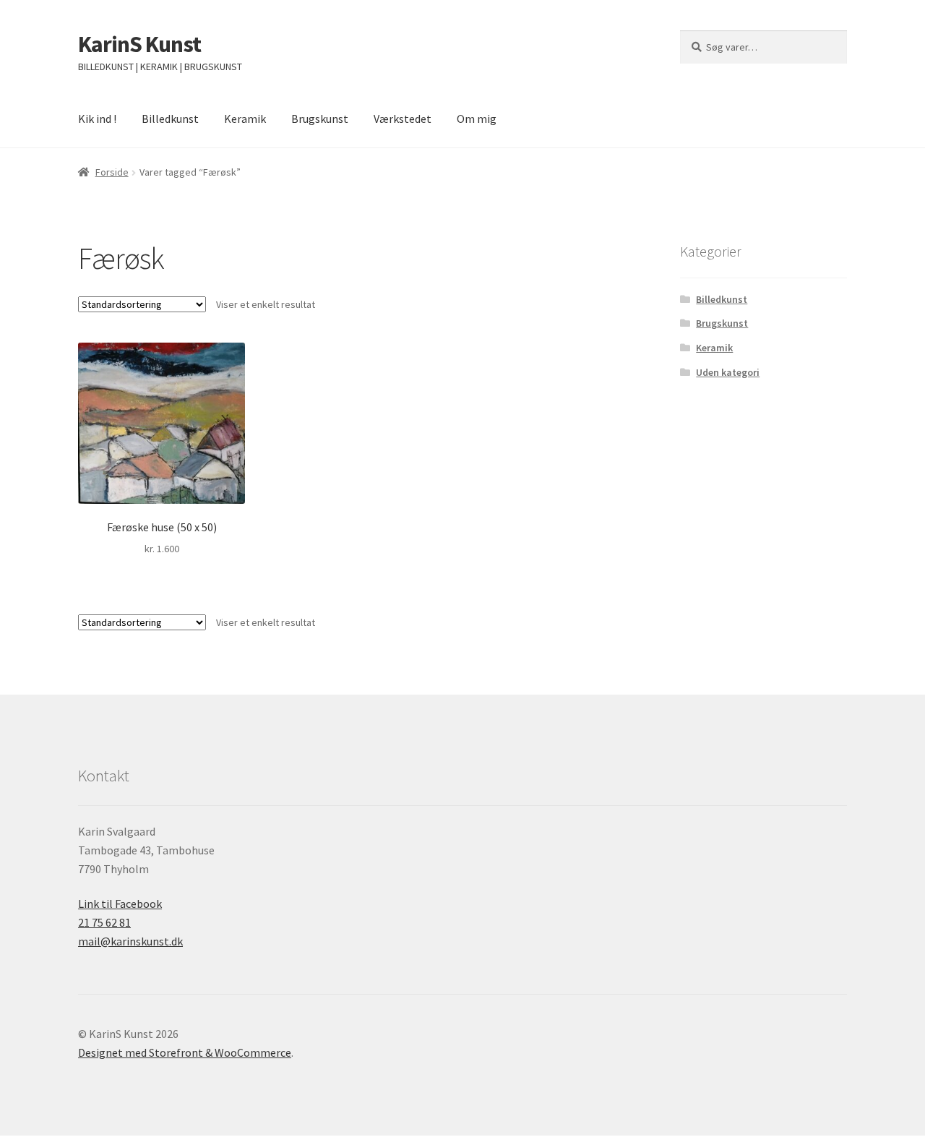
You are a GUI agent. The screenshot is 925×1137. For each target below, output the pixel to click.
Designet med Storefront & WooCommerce (184, 1052)
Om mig (476, 118)
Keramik (245, 118)
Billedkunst (170, 118)
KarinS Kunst (139, 44)
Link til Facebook (120, 903)
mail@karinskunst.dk (130, 941)
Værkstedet (402, 118)
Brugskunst (319, 118)
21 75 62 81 (104, 922)
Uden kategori (728, 372)
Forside (112, 172)
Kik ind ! (97, 118)
